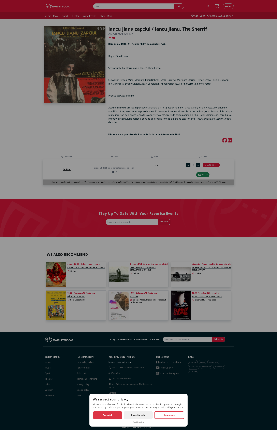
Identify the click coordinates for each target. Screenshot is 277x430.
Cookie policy (138, 422)
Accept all (107, 415)
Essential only (138, 415)
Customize (169, 415)
